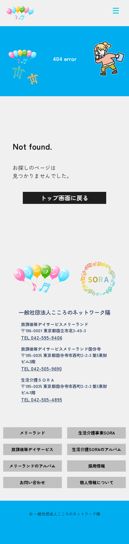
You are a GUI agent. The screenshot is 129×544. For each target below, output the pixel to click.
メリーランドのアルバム (32, 466)
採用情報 (96, 466)
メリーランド (32, 433)
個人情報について (96, 482)
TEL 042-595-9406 (41, 337)
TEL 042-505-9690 (41, 368)
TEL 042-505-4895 (41, 399)
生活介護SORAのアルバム (96, 449)
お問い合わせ (32, 482)
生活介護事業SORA (96, 433)
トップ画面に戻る (64, 197)
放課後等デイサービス (32, 449)
